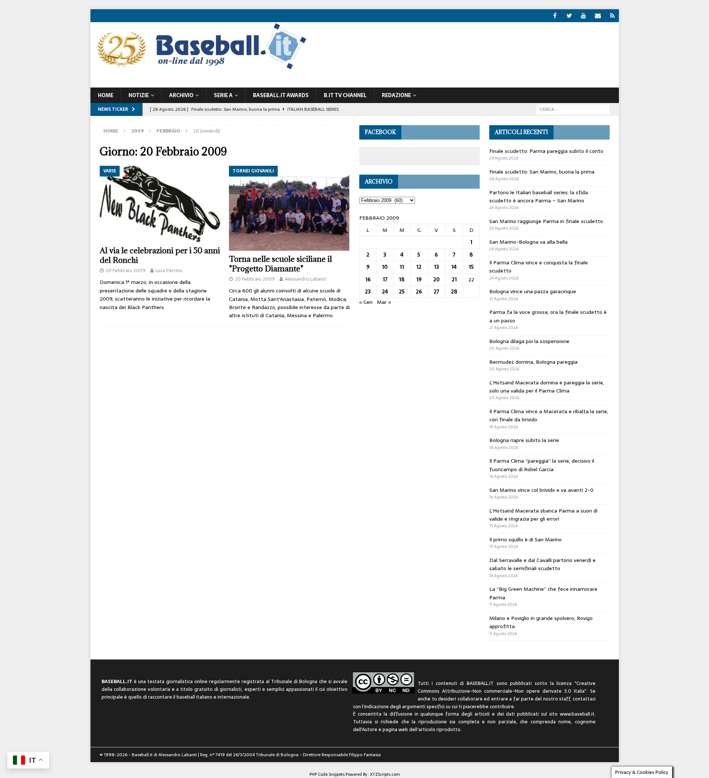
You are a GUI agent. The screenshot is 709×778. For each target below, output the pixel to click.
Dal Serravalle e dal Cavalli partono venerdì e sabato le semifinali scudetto (542, 564)
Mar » (384, 302)
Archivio (181, 95)
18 (402, 279)
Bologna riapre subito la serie (524, 440)
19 (419, 279)
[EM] (598, 15)
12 (418, 267)
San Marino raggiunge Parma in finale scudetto (546, 221)
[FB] (554, 15)
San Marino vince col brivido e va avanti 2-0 (541, 490)
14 (454, 267)
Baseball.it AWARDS (281, 95)
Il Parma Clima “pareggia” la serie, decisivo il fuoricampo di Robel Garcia (541, 465)
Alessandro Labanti (305, 279)
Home (105, 95)
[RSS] (612, 15)
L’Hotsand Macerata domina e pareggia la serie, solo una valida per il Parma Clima (546, 386)
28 (454, 292)
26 (419, 292)
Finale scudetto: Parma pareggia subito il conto (546, 151)
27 (436, 292)
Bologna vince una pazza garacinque (532, 291)
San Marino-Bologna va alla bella (528, 242)
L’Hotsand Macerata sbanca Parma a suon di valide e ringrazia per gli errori (543, 515)
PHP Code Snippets (327, 774)
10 (385, 267)
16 (368, 279)
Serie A (223, 95)
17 (385, 279)
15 (471, 267)
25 (402, 292)
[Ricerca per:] (573, 109)
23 (368, 292)
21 (454, 279)
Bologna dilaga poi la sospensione (529, 341)
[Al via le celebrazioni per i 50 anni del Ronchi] (160, 204)
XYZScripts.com (385, 774)
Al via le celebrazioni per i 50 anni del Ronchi (160, 255)
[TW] (569, 15)
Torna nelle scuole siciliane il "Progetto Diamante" (280, 264)
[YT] (583, 15)
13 (436, 267)
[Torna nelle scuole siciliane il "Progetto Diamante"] (289, 208)
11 (402, 267)
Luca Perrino (168, 270)
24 (385, 292)
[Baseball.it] (199, 69)
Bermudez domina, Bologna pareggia (533, 362)
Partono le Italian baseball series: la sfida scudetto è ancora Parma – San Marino (538, 196)
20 (436, 279)
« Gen (366, 302)
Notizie (139, 95)
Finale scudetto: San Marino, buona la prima (542, 172)
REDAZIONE (396, 95)
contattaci (584, 699)
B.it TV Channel (345, 95)
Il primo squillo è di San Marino (525, 539)
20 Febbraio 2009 (125, 270)
